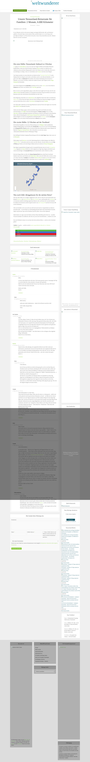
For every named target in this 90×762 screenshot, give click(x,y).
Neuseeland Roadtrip (18, 241)
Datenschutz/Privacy (38, 653)
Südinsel (39, 241)
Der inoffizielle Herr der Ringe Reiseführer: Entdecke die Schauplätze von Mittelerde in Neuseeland (70, 536)
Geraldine (23, 111)
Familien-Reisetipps (67, 10)
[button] (17, 230)
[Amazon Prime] (65, 539)
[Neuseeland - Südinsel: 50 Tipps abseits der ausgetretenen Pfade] (71, 575)
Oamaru (40, 71)
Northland (52, 199)
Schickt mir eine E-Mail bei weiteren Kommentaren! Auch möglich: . (34, 544)
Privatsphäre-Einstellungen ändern (41, 655)
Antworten (20, 292)
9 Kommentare (32, 25)
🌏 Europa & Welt (56, 10)
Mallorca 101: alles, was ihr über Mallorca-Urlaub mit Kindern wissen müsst (71, 624)
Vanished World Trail (45, 75)
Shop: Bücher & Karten (45, 10)
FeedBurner (73, 521)
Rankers (41, 502)
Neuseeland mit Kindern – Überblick (41, 661)
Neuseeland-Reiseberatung (20, 10)
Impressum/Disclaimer (39, 651)
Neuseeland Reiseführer (25, 251)
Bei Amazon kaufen (65, 542)
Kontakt (36, 647)
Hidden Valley (17, 142)
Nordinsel (26, 241)
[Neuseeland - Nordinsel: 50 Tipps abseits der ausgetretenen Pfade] (71, 564)
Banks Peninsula (27, 199)
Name (13, 532)
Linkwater (43, 116)
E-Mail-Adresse (31, 532)
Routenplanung (33, 241)
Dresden (12, 743)
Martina (14, 343)
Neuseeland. (20, 743)
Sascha (14, 274)
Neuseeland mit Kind (32, 10)
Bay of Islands (36, 199)
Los (14, 66)
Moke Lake (15, 99)
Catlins (43, 85)
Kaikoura (19, 199)
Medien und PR (38, 649)
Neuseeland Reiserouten (35, 16)
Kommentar (13, 519)
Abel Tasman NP (41, 202)
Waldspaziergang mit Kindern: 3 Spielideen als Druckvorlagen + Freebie (71, 454)
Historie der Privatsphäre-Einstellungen (42, 657)
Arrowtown (32, 101)
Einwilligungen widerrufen (40, 659)
